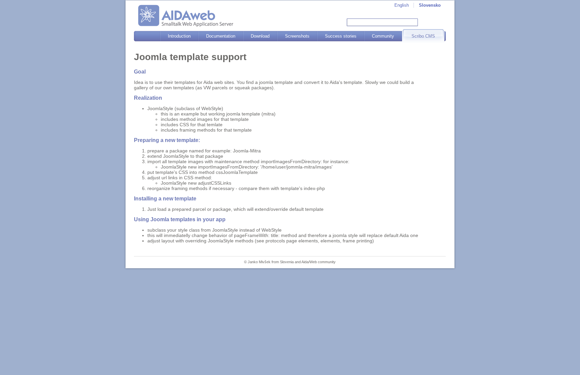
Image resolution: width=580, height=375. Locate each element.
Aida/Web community (318, 262)
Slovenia (287, 262)
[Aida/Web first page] (185, 16)
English (401, 5)
